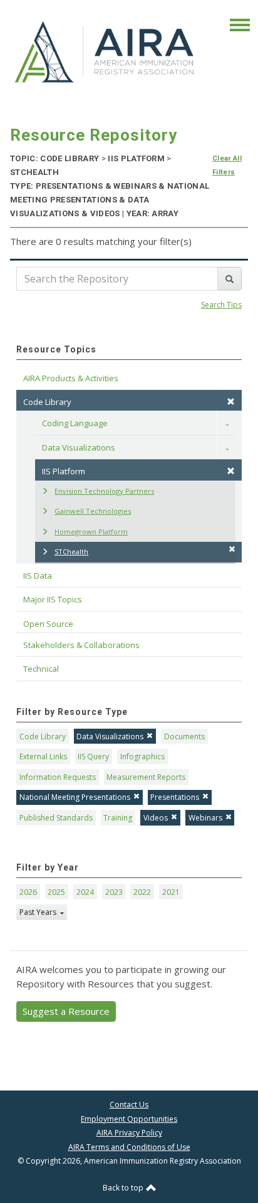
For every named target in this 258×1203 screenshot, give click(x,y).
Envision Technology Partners (104, 491)
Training (117, 817)
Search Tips (221, 304)
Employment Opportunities (129, 1119)
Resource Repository (93, 135)
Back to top (124, 1187)
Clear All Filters (227, 165)
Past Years (38, 912)
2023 (114, 892)
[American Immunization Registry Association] (105, 51)
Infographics (142, 756)
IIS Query (93, 756)
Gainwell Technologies (92, 511)
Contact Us (129, 1104)
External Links (43, 756)
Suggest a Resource (66, 1011)
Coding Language (75, 423)
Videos (155, 817)
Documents (184, 736)
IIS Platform (63, 471)
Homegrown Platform (91, 531)
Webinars (205, 817)
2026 (28, 892)
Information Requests (57, 777)
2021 (171, 892)
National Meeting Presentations (74, 797)
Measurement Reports (145, 777)
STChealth (71, 551)
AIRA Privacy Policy (129, 1132)
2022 (142, 892)
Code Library (42, 736)
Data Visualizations (78, 447)
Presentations (174, 797)
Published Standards (56, 817)
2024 (85, 892)
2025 (56, 892)
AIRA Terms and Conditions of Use (129, 1147)
